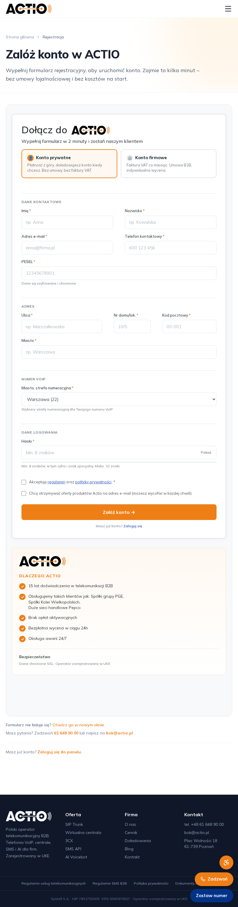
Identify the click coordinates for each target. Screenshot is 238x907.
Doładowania (138, 840)
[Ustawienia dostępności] (226, 862)
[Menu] (228, 9)
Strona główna (20, 37)
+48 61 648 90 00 (207, 824)
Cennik (131, 832)
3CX (69, 840)
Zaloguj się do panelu (59, 752)
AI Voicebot (76, 857)
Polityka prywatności (151, 883)
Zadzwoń (218, 879)
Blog (129, 848)
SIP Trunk (74, 824)
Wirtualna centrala (83, 832)
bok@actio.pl (119, 733)
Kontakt (132, 857)
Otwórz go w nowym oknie (78, 724)
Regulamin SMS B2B (110, 883)
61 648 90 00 (66, 733)
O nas (130, 824)
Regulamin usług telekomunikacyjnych (53, 883)
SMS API (73, 848)
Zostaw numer (212, 895)
